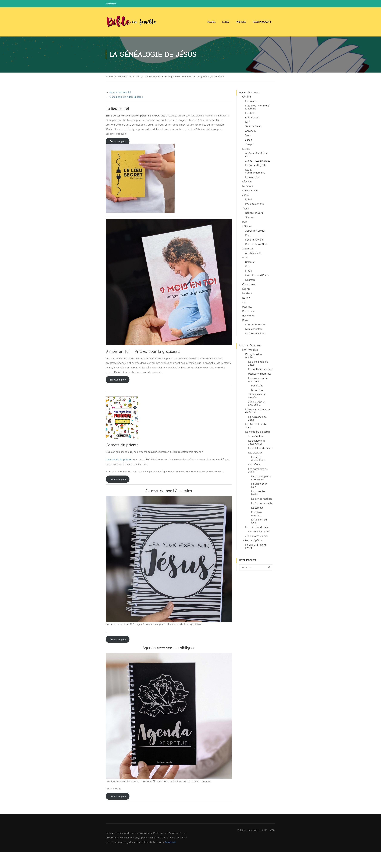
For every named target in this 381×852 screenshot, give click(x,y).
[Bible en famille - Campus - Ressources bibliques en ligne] (132, 22)
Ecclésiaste (248, 315)
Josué (245, 195)
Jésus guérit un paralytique (256, 403)
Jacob (248, 139)
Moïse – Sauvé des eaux (256, 155)
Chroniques (248, 284)
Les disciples (255, 452)
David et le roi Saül (256, 244)
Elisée (248, 271)
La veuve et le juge (259, 485)
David (248, 235)
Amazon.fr (170, 842)
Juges (245, 208)
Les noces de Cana (259, 531)
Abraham (250, 131)
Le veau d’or (252, 177)
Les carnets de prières (118, 459)
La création (251, 101)
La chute (250, 113)
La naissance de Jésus (257, 418)
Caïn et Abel (252, 117)
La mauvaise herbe (258, 493)
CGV (272, 830)
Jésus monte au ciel (256, 536)
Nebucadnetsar (253, 329)
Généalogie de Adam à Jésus (126, 96)
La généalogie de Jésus (258, 363)
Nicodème (254, 464)
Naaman (250, 279)
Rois (244, 257)
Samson (249, 217)
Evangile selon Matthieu (178, 76)
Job (244, 302)
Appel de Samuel (255, 230)
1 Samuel (247, 226)
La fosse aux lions (255, 333)
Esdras (246, 288)
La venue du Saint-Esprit (256, 546)
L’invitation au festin (259, 521)
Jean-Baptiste (255, 436)
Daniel (245, 320)
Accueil (211, 22)
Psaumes (247, 306)
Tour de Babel (253, 126)
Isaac (248, 135)
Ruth (245, 221)
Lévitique (247, 181)
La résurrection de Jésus (255, 426)
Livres (225, 22)
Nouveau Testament (129, 76)
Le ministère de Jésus (257, 431)
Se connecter (111, 4)
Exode (246, 148)
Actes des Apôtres (252, 540)
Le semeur (257, 507)
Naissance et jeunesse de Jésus (257, 411)
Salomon (250, 262)
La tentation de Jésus (260, 448)
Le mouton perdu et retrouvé (261, 478)
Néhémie (247, 293)
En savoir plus (118, 141)
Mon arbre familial (120, 92)
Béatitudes (257, 385)
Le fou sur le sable (261, 503)
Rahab (249, 199)
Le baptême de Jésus (260, 369)
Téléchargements (262, 22)
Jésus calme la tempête (256, 396)
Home (109, 76)
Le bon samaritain (261, 498)
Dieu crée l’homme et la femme (257, 107)
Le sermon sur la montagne (258, 380)
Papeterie (241, 22)
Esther (246, 297)
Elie (247, 266)
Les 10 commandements (255, 171)
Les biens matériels (256, 514)
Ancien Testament (249, 92)
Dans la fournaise (255, 324)
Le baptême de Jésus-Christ (256, 442)
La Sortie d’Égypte (255, 165)
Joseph (249, 144)
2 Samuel (247, 248)
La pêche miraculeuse (258, 459)
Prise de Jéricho (254, 204)
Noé (247, 122)
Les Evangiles (152, 76)
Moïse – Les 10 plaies (257, 160)
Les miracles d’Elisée (257, 275)
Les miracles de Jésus (257, 527)
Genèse (246, 96)
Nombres (247, 186)
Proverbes (248, 311)
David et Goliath (254, 239)
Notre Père (257, 390)
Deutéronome (250, 190)
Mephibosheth (253, 253)
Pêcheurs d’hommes (259, 373)
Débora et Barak (254, 212)
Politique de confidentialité (252, 830)
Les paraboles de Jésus (258, 470)
